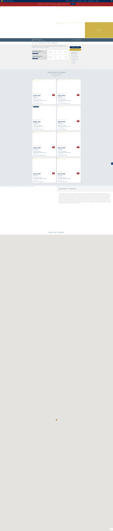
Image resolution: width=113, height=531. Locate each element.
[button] (56, 420)
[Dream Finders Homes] (7, 1)
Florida (36, 42)
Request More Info (74, 49)
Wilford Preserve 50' (37, 51)
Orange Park (49, 42)
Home (33, 42)
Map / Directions (42, 40)
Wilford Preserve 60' (37, 56)
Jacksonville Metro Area (42, 42)
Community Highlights (74, 53)
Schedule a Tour (75, 47)
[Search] (112, 1)
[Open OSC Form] (112, 163)
